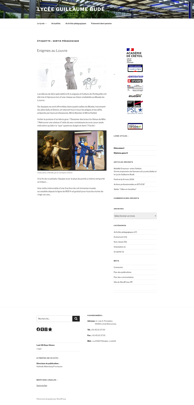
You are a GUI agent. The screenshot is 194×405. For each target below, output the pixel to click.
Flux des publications (122, 272)
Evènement (119, 237)
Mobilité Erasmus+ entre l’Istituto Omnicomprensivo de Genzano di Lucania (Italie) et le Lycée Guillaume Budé (135, 171)
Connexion (118, 267)
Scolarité (117, 252)
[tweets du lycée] (42, 330)
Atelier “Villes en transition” (125, 189)
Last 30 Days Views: (46, 345)
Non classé (118, 242)
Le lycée (40, 23)
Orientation (118, 247)
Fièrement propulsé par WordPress (51, 399)
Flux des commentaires (124, 277)
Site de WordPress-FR (123, 282)
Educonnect (119, 148)
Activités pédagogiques (75, 23)
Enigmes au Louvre (52, 51)
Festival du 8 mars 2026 (124, 179)
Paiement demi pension (101, 23)
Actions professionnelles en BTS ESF (129, 184)
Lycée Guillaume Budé (71, 9)
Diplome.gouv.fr (121, 153)
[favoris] (50, 330)
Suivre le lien (42, 385)
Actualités (55, 23)
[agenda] (46, 330)
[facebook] (38, 330)
